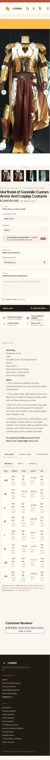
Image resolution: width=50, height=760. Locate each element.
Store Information (9, 687)
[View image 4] (44, 176)
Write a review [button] (25, 631)
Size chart (9, 454)
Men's (20, 463)
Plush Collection (8, 742)
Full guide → (26, 590)
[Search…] (27, 8)
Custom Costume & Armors (12, 728)
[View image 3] (31, 176)
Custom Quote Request (11, 683)
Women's (9, 463)
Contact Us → (7, 697)
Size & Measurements (10, 690)
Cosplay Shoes (8, 735)
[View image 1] (6, 176)
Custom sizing (25, 454)
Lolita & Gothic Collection (12, 739)
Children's (33, 463)
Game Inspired (8, 721)
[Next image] (46, 92)
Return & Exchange (9, 693)
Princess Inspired (9, 711)
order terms (20, 299)
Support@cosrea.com (27, 441)
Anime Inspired (8, 714)
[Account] (33, 8)
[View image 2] (18, 176)
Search (5, 680)
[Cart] (40, 8)
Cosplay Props (8, 732)
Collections (6, 708)
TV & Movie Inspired (10, 725)
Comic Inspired (8, 718)
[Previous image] (3, 92)
